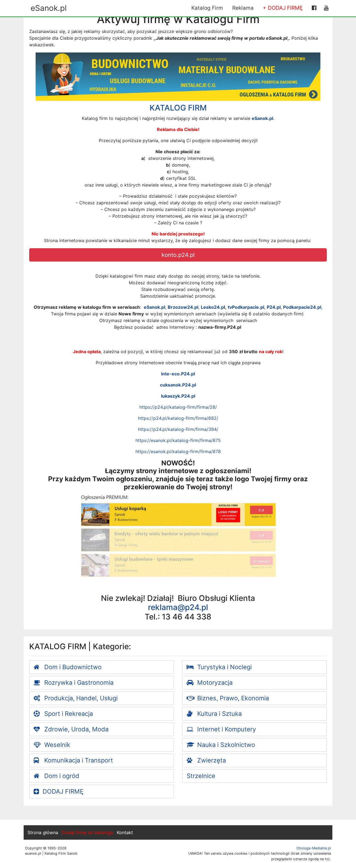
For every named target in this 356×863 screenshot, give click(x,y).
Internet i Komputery (226, 729)
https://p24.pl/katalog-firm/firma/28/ (178, 407)
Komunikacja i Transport (78, 760)
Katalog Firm (207, 8)
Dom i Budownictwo (72, 667)
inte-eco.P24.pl (178, 374)
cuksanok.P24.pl (178, 385)
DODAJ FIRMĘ (63, 791)
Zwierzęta (211, 760)
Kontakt (125, 832)
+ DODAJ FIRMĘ (283, 8)
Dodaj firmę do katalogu (87, 832)
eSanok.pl (49, 8)
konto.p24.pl (178, 255)
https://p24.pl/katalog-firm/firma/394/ (178, 429)
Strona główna (43, 832)
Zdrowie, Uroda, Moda (75, 729)
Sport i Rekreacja (68, 713)
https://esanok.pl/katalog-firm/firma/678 (178, 451)
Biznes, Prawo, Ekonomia (232, 698)
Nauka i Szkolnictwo (225, 744)
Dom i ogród (61, 775)
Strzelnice (201, 775)
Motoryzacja (214, 682)
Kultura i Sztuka (219, 713)
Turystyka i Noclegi (224, 667)
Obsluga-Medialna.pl (313, 848)
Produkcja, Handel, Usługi (80, 698)
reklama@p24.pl (178, 607)
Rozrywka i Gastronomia (78, 682)
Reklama (243, 8)
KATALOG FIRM (178, 107)
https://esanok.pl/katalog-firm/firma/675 (178, 440)
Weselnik (56, 744)
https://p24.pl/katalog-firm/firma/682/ (178, 418)
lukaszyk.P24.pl (178, 396)
